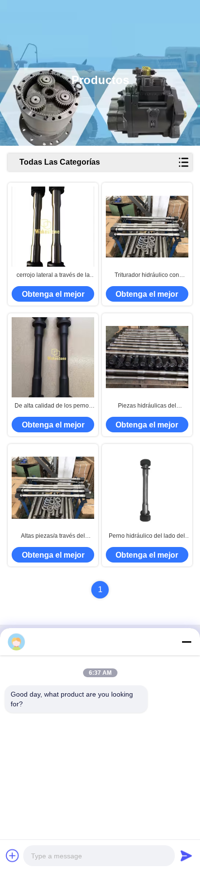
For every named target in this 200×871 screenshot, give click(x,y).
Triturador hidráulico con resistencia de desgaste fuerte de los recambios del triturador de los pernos (147, 275)
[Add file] (12, 855)
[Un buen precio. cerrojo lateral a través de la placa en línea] (53, 226)
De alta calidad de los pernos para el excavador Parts (53, 406)
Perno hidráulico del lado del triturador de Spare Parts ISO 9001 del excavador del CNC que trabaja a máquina (147, 536)
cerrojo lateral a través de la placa (53, 275)
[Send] (186, 855)
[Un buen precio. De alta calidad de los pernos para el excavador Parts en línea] (53, 357)
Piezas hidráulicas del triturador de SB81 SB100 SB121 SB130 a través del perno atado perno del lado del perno (147, 406)
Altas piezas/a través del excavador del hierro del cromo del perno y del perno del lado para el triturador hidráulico (53, 536)
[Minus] (186, 642)
